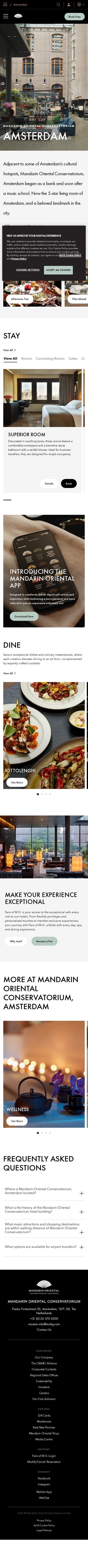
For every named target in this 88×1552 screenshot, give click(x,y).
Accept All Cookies (58, 270)
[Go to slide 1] (38, 421)
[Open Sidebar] (5, 16)
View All (8, 350)
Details (49, 483)
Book (69, 483)
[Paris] (18, 16)
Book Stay (75, 16)
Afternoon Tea (19, 299)
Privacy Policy (18, 259)
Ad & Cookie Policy (70, 255)
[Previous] (11, 398)
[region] (44, 253)
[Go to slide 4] (50, 794)
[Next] (73, 398)
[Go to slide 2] (42, 421)
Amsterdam (20, 4)
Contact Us (44, 1329)
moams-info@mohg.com (44, 1324)
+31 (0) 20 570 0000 (44, 1318)
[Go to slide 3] (46, 421)
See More (17, 782)
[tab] (10, 359)
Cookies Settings (27, 269)
